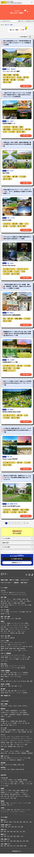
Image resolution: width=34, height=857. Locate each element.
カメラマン (22, 811)
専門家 (8, 809)
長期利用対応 (26, 714)
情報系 (2, 788)
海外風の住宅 (15, 509)
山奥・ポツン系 (8, 764)
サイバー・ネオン (25, 736)
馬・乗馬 (27, 659)
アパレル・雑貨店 (5, 672)
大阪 (2, 836)
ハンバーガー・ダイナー (13, 627)
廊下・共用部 (28, 605)
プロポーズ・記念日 (14, 751)
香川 (21, 841)
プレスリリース (24, 580)
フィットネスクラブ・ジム (7, 655)
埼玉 (18, 822)
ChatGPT (12, 796)
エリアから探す (6, 547)
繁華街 (15, 764)
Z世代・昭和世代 (5, 794)
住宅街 (19, 764)
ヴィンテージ (28, 742)
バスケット (24, 657)
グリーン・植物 (23, 744)
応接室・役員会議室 (5, 732)
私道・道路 (13, 79)
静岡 (5, 831)
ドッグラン (16, 271)
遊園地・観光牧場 (21, 648)
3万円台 (19, 705)
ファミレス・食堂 (5, 625)
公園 (12, 686)
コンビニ (25, 674)
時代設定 (3, 767)
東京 (2, 822)
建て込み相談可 (23, 712)
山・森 (23, 271)
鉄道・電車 (14, 690)
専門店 (2, 790)
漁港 (9, 686)
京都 (5, 836)
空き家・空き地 (4, 605)
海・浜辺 (19, 77)
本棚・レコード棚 (14, 744)
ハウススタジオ (6, 126)
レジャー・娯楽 (5, 640)
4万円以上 (25, 705)
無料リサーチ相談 (14, 580)
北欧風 (7, 742)
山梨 (30, 822)
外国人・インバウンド (11, 803)
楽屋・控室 (3, 758)
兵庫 (11, 836)
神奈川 (10, 822)
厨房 (23, 633)
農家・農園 (5, 79)
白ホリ (22, 746)
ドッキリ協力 (21, 79)
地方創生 (3, 803)
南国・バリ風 (13, 742)
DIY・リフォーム (5, 781)
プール (26, 223)
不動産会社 (3, 805)
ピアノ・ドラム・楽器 (25, 758)
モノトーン (23, 738)
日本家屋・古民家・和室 (22, 599)
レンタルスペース (5, 594)
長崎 (8, 845)
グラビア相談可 (22, 710)
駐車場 (2, 690)
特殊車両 (25, 692)
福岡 (2, 845)
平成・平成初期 (10, 769)
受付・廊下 (29, 732)
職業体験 (20, 779)
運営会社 (16, 582)
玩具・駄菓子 (4, 674)
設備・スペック (5, 756)
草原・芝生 (26, 77)
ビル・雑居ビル (27, 601)
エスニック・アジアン (14, 629)
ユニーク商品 (16, 368)
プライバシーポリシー (6, 582)
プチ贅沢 (16, 792)
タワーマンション (14, 601)
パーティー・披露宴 (24, 751)
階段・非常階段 (4, 607)
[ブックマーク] (29, 50)
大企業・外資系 (20, 730)
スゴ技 (15, 779)
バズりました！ (23, 792)
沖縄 (25, 845)
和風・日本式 (4, 746)
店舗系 (2, 749)
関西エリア (3, 834)
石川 (21, 831)
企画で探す (3, 775)
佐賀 (5, 845)
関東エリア (3, 820)
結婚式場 (12, 637)
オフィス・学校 (5, 610)
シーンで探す (4, 587)
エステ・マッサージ (5, 667)
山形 (19, 826)
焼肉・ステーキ (11, 631)
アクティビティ (4, 661)
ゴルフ (6, 659)
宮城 (12, 826)
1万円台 (10, 705)
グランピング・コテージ (18, 129)
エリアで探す (4, 817)
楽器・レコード (18, 674)
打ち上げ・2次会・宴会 (10, 798)
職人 (12, 809)
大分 (15, 845)
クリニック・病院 (15, 667)
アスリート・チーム (25, 809)
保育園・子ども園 (5, 613)
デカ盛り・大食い (14, 781)
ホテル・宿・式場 (5, 636)
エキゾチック (21, 742)
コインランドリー (13, 665)
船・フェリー (12, 692)
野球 (29, 657)
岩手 (9, 826)
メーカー (20, 803)
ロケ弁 (2, 798)
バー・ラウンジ (14, 625)
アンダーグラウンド (5, 738)
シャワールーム (4, 760)
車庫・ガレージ (13, 605)
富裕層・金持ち (22, 721)
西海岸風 (3, 742)
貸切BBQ (12, 633)
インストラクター (14, 811)
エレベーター (21, 605)
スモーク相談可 (4, 714)
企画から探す (5, 542)
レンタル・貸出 (28, 783)
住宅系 (2, 719)
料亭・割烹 (3, 627)
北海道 (2, 826)
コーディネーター (5, 811)
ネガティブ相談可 (5, 710)
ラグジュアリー (4, 740)
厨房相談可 (30, 753)
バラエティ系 (4, 777)
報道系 (2, 801)
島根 (15, 841)
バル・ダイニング (15, 623)
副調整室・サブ (20, 760)
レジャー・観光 (17, 650)
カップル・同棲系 (12, 723)
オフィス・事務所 (5, 611)
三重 (22, 836)
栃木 (27, 822)
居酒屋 (8, 623)
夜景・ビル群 (16, 746)
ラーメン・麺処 (23, 627)
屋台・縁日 (18, 633)
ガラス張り (17, 753)
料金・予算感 (4, 704)
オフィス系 (3, 728)
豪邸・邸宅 (15, 126)
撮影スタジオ (12, 592)
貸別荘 (21, 126)
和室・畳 (27, 723)
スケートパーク (17, 657)
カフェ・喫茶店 (6, 176)
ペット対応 (8, 716)
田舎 (23, 764)
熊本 (11, 845)
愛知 (2, 831)
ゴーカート (19, 692)
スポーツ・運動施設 (6, 653)
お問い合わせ (24, 582)
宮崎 (18, 845)
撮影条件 (3, 708)
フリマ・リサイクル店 (15, 676)
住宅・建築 (3, 597)
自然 (2, 679)
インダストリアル (15, 738)
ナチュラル (3, 736)
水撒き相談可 (12, 714)
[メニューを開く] (31, 2)
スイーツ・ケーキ (25, 629)
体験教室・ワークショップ (9, 370)
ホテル (2, 637)
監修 (23, 783)
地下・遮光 (11, 753)
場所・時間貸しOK (5, 695)
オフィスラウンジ (14, 611)
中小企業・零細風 (11, 730)
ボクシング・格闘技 (14, 659)
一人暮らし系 (4, 723)
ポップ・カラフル (15, 736)
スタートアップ (28, 730)
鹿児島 (21, 845)
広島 (2, 841)
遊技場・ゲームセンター (6, 646)
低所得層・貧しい (5, 721)
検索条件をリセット (17, 562)
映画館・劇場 (12, 648)
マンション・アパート (6, 599)
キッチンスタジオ (21, 592)
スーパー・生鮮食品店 (23, 672)
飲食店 (2, 621)
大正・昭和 (3, 769)
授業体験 (25, 779)
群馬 (21, 822)
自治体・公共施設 (5, 684)
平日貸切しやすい (5, 712)
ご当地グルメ (25, 794)
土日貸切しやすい (14, 712)
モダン (8, 736)
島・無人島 (23, 681)
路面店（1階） (4, 753)
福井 (24, 831)
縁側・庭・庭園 (4, 725)
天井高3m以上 (12, 760)
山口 (8, 841)
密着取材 (21, 781)
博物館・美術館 (4, 648)
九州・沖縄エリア (5, 844)
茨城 (24, 822)
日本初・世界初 (16, 790)
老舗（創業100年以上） (15, 794)
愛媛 (18, 841)
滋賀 (15, 836)
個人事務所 (3, 730)
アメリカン (20, 740)
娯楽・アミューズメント (6, 650)
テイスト (3, 734)
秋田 (16, 826)
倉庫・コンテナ (10, 618)
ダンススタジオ (14, 594)
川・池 (4, 131)
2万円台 (15, 705)
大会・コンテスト (19, 796)
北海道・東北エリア (6, 824)
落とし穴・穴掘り (7, 82)
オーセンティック (5, 744)
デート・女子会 (4, 751)
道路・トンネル (18, 686)
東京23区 (6, 822)
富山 (18, 831)
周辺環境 (3, 762)
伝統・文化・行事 (5, 796)
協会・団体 (17, 809)
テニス (2, 659)
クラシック (29, 738)
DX (11, 805)
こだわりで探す (5, 701)
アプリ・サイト (28, 781)
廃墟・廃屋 (16, 74)
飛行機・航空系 (4, 692)
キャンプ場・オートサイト (9, 77)
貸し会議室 (22, 611)
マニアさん (3, 809)
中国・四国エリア (5, 839)
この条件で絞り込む (17, 558)
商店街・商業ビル (5, 676)
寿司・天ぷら (4, 631)
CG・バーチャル (22, 594)
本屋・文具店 (13, 672)
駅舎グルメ (27, 796)
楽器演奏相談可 (14, 710)
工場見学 (10, 779)
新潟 (15, 831)
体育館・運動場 (18, 318)
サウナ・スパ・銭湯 (7, 271)
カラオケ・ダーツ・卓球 (19, 646)
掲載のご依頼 (4, 580)
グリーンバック (15, 758)
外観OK (2, 716)
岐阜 (8, 831)
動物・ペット (17, 783)
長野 (11, 831)
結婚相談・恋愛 (24, 790)
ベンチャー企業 (26, 803)
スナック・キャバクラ (24, 625)
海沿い (2, 764)
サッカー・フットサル (19, 655)
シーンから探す (6, 538)
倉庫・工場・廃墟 (5, 616)
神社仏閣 (23, 667)
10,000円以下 (4, 705)
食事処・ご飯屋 (4, 629)
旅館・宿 (7, 637)
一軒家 (13, 599)
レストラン (3, 623)
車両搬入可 (19, 714)
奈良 (8, 836)
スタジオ (3, 590)
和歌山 (18, 836)
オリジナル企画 (4, 785)
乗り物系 (3, 688)
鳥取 (11, 841)
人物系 (2, 807)
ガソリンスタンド (22, 690)
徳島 (27, 841)
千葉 (15, 822)
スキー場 (22, 659)
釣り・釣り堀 (29, 646)
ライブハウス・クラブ (16, 644)
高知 (24, 841)
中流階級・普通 (14, 721)
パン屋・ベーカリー (21, 631)
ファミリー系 (21, 723)
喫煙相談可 (24, 753)
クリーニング (22, 665)
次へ (28, 523)
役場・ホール (4, 686)
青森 (6, 826)
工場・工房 (3, 618)
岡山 (5, 841)
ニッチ (2, 783)
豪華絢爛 (10, 746)
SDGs (8, 805)
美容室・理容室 (4, 665)
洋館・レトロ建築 (7, 74)
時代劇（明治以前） (20, 769)
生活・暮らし (4, 664)
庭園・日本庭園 (6, 129)
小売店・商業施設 (5, 670)
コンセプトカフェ (5, 633)
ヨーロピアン (27, 740)
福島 (22, 826)
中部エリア (3, 829)
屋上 (4, 318)
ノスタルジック (13, 740)
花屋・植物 (10, 674)
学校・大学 (10, 318)
